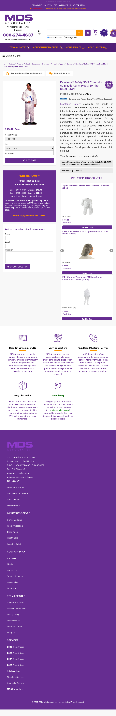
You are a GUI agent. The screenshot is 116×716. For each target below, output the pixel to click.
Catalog (12, 64)
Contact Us (12, 570)
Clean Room (12, 532)
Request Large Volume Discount (26, 73)
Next (111, 251)
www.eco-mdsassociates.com (20, 477)
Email (7, 241)
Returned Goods (14, 626)
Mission (10, 564)
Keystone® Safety (70, 104)
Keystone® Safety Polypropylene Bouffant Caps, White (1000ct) (85, 232)
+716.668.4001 (37, 465)
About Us (11, 558)
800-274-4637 (18, 35)
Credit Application (15, 602)
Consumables (73, 47)
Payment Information (16, 608)
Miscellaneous (96, 47)
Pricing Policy (13, 614)
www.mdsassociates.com (18, 473)
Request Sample (61, 73)
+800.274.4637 (22, 465)
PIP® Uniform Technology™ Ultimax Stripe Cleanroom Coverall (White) (82, 278)
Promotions (15, 689)
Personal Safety (17, 47)
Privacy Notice (13, 620)
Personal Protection (16, 487)
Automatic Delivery (15, 683)
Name (7, 234)
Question (9, 249)
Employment (13, 588)
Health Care (12, 537)
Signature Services (15, 677)
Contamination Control (46, 47)
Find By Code (71, 37)
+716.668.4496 (18, 469)
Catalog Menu (13, 56)
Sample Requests (15, 576)
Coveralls (70, 64)
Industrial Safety (14, 544)
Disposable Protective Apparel (53, 64)
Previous (62, 251)
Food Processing (15, 525)
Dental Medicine (14, 520)
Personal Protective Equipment (28, 64)
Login (39, 33)
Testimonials (12, 582)
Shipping (11, 632)
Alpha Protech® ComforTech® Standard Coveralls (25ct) (85, 187)
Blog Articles (15, 647)
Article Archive (13, 671)
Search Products (55, 37)
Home (5, 64)
